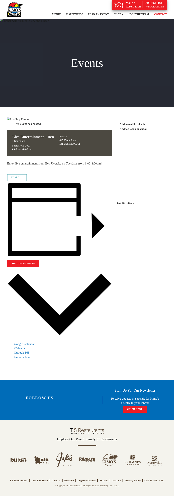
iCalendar (20, 348)
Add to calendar (23, 263)
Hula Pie (69, 480)
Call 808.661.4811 (154, 480)
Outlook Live (22, 357)
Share (15, 177)
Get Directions (125, 203)
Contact (160, 14)
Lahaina (116, 480)
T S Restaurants (19, 480)
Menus (56, 14)
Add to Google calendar (133, 128)
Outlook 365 (21, 352)
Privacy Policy (133, 480)
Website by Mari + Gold (109, 486)
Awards (103, 480)
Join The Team (138, 14)
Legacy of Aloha (86, 480)
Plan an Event (98, 14)
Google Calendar (24, 344)
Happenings (74, 14)
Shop (117, 14)
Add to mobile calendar (133, 124)
